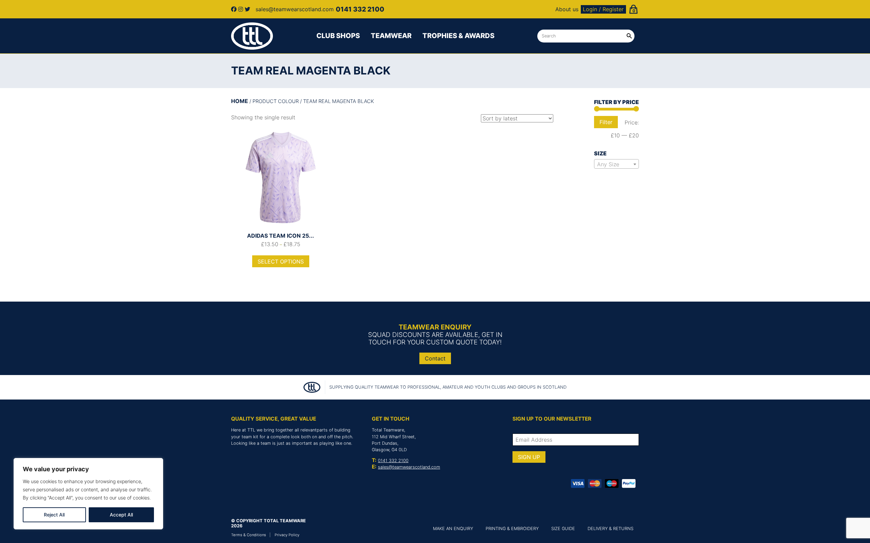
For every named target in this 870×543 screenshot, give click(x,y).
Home (239, 101)
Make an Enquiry (453, 528)
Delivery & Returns (610, 528)
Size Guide (563, 528)
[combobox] (616, 164)
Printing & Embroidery (512, 528)
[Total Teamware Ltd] (252, 36)
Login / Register (603, 9)
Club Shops (338, 36)
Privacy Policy (287, 534)
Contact (435, 358)
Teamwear (391, 36)
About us (566, 9)
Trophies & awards (458, 36)
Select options (281, 261)
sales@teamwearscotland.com (409, 467)
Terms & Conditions (248, 534)
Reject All (54, 514)
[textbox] (616, 164)
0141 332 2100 (393, 460)
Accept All (121, 514)
